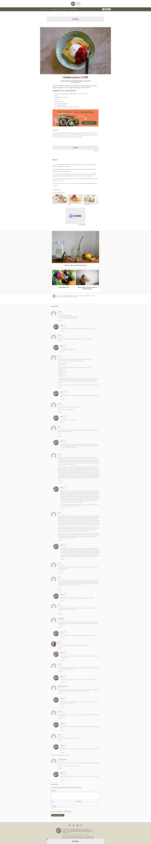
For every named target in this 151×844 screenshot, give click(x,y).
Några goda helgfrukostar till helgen (59, 203)
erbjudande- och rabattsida (70, 183)
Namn (52, 801)
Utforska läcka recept (66, 834)
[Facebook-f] (73, 825)
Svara (60, 320)
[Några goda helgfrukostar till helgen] (59, 198)
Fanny (61, 325)
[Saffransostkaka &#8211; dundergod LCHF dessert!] (75, 198)
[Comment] (81, 825)
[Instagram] (110, 9)
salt (58, 99)
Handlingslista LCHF (64, 287)
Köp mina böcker (74, 9)
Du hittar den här (60, 180)
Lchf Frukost (77, 82)
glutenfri (64, 830)
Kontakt (65, 9)
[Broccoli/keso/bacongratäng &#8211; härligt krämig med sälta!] (91, 198)
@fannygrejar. (59, 296)
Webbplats (54, 806)
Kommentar (54, 790)
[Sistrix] (103, 9)
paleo (71, 830)
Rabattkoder (54, 9)
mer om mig (82, 836)
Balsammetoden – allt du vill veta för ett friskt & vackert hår (87, 288)
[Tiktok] (108, 9)
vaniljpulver (60, 101)
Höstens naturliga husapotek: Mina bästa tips (75, 265)
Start (42, 9)
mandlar (58, 105)
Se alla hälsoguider (76, 834)
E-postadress (79, 801)
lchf (67, 830)
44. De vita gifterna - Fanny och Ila (63, 755)
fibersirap (77, 106)
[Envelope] (105, 9)
